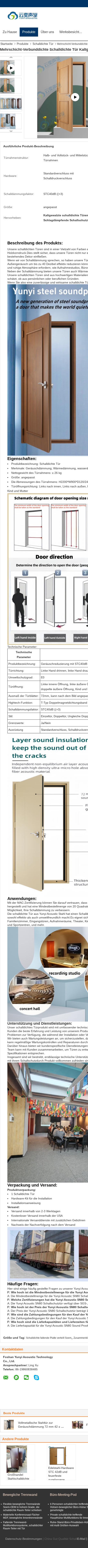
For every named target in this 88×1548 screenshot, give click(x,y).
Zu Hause (10, 32)
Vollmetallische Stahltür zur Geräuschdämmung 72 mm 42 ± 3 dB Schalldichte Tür (40, 1426)
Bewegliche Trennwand (20, 1494)
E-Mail (81, 1538)
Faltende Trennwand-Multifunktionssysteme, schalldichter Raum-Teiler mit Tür (23, 1525)
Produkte (28, 32)
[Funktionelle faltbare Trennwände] (77, 1425)
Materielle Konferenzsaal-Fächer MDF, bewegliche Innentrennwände (23, 1516)
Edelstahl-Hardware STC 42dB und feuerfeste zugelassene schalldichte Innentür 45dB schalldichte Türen (61, 1479)
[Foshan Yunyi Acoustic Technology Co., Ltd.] (23, 15)
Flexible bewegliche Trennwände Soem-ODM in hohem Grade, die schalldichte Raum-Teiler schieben (22, 1507)
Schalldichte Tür (43, 43)
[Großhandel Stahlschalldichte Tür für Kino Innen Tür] (21, 1459)
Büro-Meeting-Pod (63, 1494)
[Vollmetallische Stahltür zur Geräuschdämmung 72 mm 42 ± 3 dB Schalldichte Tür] (9, 1425)
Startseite (6, 43)
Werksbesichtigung (72, 32)
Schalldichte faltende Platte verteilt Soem (48, 1337)
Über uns (47, 32)
